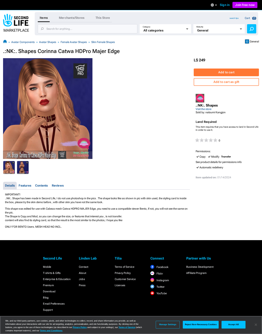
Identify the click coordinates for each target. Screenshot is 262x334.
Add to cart (226, 72)
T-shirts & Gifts (52, 272)
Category (146, 27)
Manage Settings (167, 324)
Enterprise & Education (56, 279)
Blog (46, 297)
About (82, 272)
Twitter (160, 286)
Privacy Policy (123, 272)
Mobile (47, 266)
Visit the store (203, 109)
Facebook (162, 267)
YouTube (161, 293)
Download (49, 291)
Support (48, 309)
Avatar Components (23, 42)
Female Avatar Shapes (74, 42)
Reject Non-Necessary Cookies (201, 324)
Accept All (233, 324)
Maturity (199, 27)
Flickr (159, 273)
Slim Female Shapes (103, 42)
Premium (48, 285)
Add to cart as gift (226, 82)
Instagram (162, 280)
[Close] (256, 324)
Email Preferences (53, 303)
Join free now (245, 5)
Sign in (225, 5)
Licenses (120, 285)
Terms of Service (124, 266)
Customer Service (125, 279)
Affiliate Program (196, 272)
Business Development (199, 266)
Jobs (82, 279)
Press (82, 285)
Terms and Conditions (51, 330)
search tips (234, 18)
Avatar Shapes (47, 42)
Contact (83, 266)
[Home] (5, 42)
